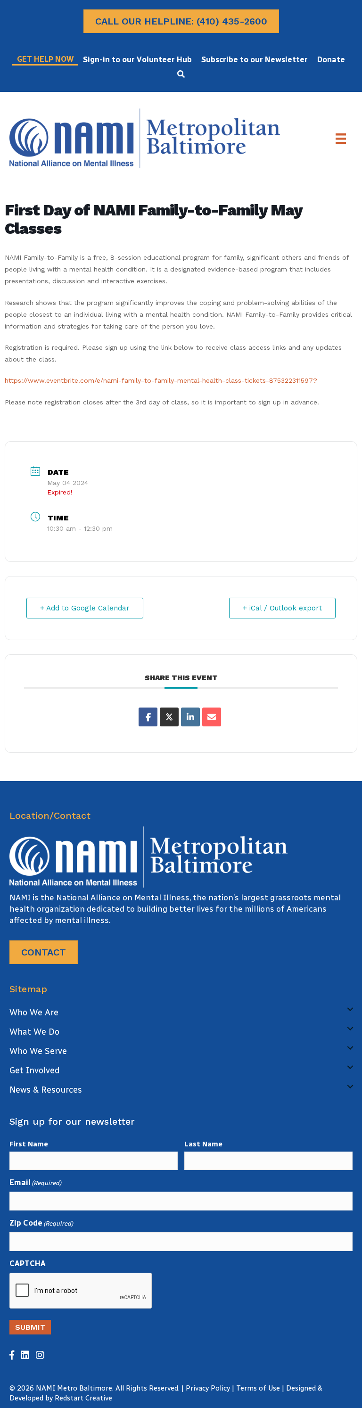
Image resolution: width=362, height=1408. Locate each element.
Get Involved (34, 1070)
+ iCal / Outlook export (282, 608)
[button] (181, 74)
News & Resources (45, 1090)
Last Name (203, 1144)
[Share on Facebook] (148, 717)
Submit (30, 1327)
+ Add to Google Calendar (85, 608)
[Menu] (341, 138)
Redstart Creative (83, 1398)
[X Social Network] (169, 717)
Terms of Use (258, 1388)
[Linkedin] (190, 717)
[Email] (211, 717)
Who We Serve (38, 1051)
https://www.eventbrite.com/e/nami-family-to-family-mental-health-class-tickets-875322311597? (161, 380)
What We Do (34, 1032)
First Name (28, 1144)
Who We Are (33, 1012)
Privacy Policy (208, 1388)
